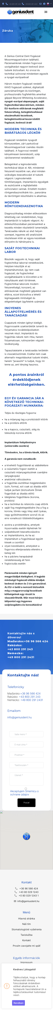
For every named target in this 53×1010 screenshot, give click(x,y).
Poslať (26, 802)
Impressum (26, 962)
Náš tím (26, 923)
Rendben (19, 1002)
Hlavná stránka (26, 918)
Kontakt (26, 940)
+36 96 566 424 (36, 641)
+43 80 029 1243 (28, 892)
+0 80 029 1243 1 (29, 895)
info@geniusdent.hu (19, 717)
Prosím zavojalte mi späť (26, 945)
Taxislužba (26, 934)
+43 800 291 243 (20, 649)
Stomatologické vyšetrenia (27, 929)
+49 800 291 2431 (21, 657)
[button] (49, 3)
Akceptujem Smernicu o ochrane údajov (24, 793)
